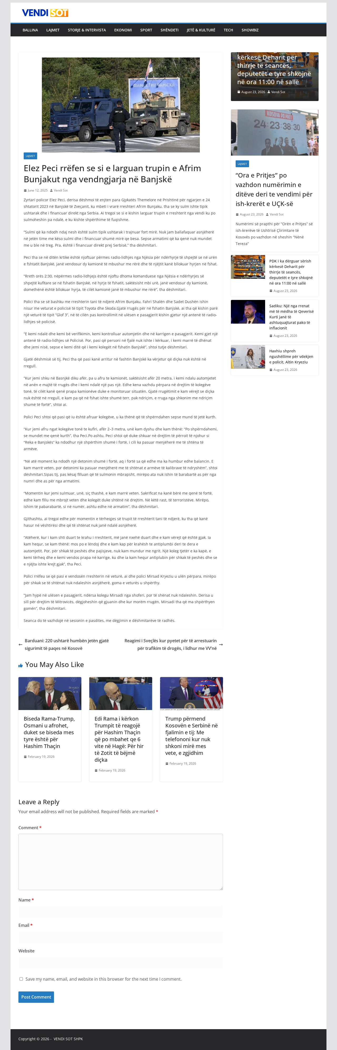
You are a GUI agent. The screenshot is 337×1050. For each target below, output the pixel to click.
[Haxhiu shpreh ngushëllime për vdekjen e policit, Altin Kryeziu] (248, 360)
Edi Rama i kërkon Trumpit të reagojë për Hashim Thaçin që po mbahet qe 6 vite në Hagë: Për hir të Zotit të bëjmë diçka (119, 739)
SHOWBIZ (250, 29)
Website (26, 951)
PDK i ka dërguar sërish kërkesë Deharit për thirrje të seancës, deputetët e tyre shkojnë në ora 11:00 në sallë (291, 272)
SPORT (146, 29)
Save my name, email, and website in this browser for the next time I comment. (104, 979)
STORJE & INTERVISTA (87, 29)
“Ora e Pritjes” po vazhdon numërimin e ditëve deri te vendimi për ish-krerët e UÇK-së (274, 189)
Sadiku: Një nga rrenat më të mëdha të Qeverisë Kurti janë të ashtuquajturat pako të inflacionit (291, 316)
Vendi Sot (61, 190)
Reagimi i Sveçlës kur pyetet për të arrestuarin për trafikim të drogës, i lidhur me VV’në (171, 644)
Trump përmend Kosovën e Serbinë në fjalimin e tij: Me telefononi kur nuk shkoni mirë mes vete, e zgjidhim (191, 735)
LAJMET (53, 29)
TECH (228, 29)
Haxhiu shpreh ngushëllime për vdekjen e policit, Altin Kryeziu (291, 356)
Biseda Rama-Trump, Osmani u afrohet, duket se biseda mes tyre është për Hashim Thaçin (49, 732)
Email (25, 925)
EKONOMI (123, 29)
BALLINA (30, 29)
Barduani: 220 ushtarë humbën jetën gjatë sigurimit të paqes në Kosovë (67, 644)
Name (26, 900)
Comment (30, 828)
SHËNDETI (170, 29)
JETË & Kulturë (201, 29)
